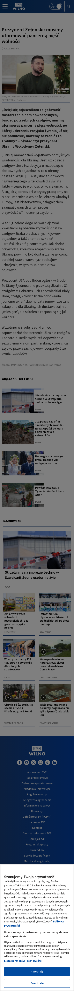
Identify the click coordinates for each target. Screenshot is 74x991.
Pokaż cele (37, 983)
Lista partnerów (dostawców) (23, 961)
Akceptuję (37, 971)
